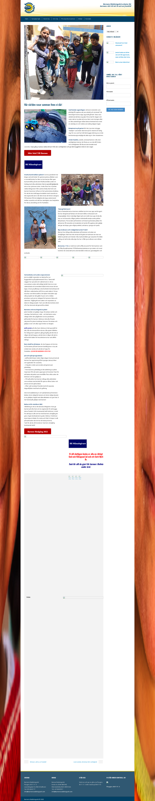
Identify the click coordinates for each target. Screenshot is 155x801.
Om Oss (55, 19)
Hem (26, 19)
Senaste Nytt (35, 19)
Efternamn (110, 100)
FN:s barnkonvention (68, 19)
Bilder (80, 19)
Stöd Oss (46, 19)
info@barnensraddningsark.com (34, 792)
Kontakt (88, 19)
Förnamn (109, 92)
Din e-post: (110, 83)
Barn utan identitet (122, 62)
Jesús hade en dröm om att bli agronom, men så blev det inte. (122, 54)
